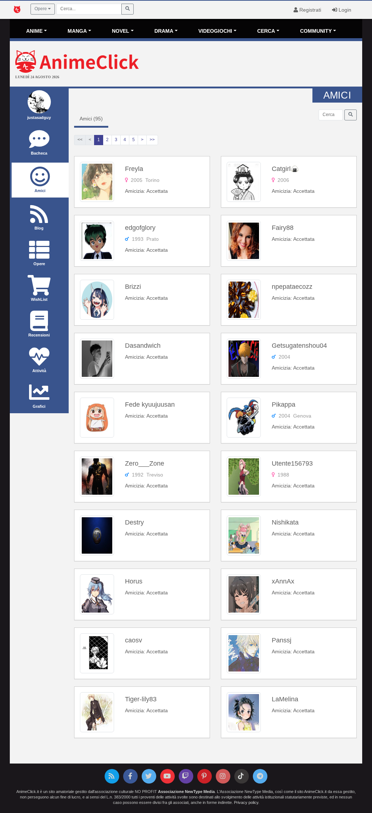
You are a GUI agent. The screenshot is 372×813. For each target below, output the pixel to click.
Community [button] (316, 31)
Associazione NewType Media (186, 791)
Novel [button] (120, 31)
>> (152, 139)
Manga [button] (77, 31)
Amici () (91, 118)
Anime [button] (34, 31)
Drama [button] (163, 31)
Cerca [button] (266, 31)
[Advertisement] (245, 64)
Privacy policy (246, 802)
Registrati (309, 10)
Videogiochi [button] (215, 31)
